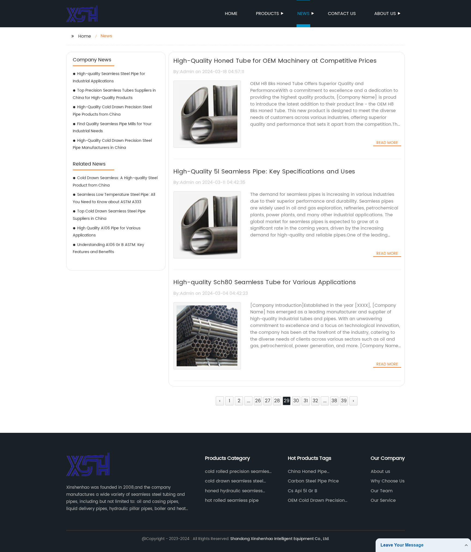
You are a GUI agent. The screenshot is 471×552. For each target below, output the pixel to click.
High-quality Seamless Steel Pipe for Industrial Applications (109, 77)
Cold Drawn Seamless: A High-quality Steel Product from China (115, 181)
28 (277, 401)
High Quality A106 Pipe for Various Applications (106, 232)
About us (385, 13)
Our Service (383, 500)
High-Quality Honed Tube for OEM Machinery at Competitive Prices (275, 61)
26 (258, 401)
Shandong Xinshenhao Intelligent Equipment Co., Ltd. (279, 539)
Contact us (342, 13)
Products (267, 13)
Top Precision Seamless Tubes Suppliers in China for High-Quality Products (114, 94)
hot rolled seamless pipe (232, 500)
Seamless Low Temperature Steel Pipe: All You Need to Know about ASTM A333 (114, 198)
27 (267, 401)
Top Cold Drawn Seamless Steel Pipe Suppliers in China (109, 215)
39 (344, 401)
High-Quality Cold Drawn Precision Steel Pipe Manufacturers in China (112, 144)
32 (315, 401)
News (303, 13)
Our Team (381, 490)
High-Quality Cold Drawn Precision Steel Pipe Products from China (112, 111)
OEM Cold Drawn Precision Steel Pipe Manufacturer (316, 500)
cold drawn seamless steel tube (234, 481)
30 (296, 401)
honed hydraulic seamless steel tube (233, 491)
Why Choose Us (387, 481)
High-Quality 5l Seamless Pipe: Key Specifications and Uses (264, 172)
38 (334, 401)
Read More (387, 143)
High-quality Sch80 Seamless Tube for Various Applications (264, 282)
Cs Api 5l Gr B (302, 491)
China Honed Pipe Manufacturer (307, 471)
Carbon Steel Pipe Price (313, 481)
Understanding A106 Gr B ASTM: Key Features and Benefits (108, 248)
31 (306, 401)
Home (231, 13)
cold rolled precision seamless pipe (238, 471)
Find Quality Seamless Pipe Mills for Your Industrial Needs (112, 127)
